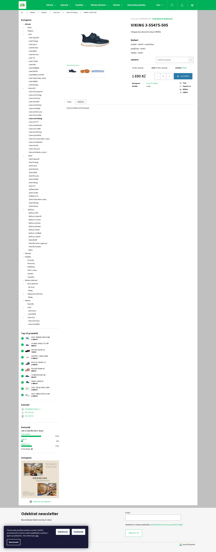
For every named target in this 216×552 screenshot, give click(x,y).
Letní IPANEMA (34, 68)
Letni (30, 34)
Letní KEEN (33, 51)
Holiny (30, 250)
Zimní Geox (33, 166)
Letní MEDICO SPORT (36, 75)
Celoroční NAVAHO (35, 142)
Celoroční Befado (35, 125)
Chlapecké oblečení (34, 294)
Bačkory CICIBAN (35, 233)
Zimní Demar (33, 206)
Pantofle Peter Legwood (38, 243)
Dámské (28, 253)
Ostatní (30, 273)
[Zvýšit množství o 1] (169, 76)
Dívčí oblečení (32, 284)
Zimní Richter (34, 169)
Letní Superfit (34, 37)
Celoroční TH (33, 122)
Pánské (27, 300)
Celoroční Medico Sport (38, 152)
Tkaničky (30, 277)
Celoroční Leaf (34, 149)
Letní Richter (33, 48)
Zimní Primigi (33, 162)
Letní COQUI (33, 61)
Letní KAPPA (33, 71)
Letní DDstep (33, 85)
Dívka (29, 27)
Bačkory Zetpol (34, 236)
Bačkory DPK (33, 213)
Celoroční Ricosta (35, 112)
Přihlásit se (134, 533)
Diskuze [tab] (81, 102)
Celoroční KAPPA (35, 135)
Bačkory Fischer (35, 220)
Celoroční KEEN (34, 108)
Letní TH (32, 58)
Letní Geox (33, 44)
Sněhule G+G (33, 196)
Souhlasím (78, 531)
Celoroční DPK (34, 102)
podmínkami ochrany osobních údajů (167, 524)
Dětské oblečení (31, 280)
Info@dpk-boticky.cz (32, 409)
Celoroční (31, 88)
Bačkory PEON (34, 230)
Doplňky (28, 257)
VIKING (184, 68)
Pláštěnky (31, 267)
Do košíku (185, 76)
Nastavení (13, 542)
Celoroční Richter (35, 105)
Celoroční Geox (34, 98)
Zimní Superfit (34, 159)
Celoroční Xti (33, 145)
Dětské (28, 24)
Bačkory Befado (35, 226)
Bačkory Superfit (35, 216)
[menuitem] (51, 5)
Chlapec (30, 31)
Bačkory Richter (35, 223)
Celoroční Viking (35, 118)
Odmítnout (63, 531)
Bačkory (31, 209)
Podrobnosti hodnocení (162, 19)
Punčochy (31, 263)
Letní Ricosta (33, 54)
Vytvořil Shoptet (189, 544)
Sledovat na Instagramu (42, 501)
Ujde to (24, 439)
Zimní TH (32, 186)
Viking (30, 290)
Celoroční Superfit (35, 91)
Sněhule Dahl (33, 189)
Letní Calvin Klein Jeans (37, 78)
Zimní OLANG (33, 179)
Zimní (30, 155)
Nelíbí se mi (25, 444)
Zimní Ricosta (34, 176)
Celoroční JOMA (35, 129)
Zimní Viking (33, 182)
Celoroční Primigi (35, 95)
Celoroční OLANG (35, 115)
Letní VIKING (33, 81)
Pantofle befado (35, 246)
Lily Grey (31, 287)
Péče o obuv (32, 270)
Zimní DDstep (34, 203)
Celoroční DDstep (35, 132)
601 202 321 (29, 412)
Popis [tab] (69, 102)
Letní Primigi (33, 41)
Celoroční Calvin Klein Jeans (39, 139)
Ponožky (30, 260)
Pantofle (30, 304)
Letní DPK (32, 64)
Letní (29, 307)
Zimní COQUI (33, 193)
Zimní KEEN (33, 172)
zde (36, 535)
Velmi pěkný (25, 434)
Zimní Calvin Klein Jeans (38, 199)
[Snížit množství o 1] (157, 76)
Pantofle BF (33, 240)
